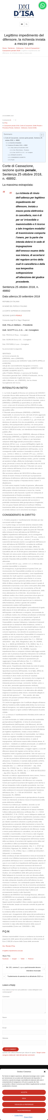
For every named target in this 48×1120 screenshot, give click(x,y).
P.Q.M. (13, 159)
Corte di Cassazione (32, 48)
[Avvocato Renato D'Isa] (24, 11)
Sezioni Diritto (32, 128)
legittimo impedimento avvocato (13, 951)
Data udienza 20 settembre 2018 (19, 147)
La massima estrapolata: (14, 142)
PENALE (19, 315)
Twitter (23, 959)
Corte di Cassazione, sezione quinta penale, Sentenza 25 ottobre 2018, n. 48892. (23, 139)
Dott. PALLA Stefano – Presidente (21, 150)
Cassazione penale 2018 (11, 50)
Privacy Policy (28, 1117)
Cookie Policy (19, 1115)
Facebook (5, 959)
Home (4, 48)
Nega (24, 1098)
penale (30, 170)
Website (5, 1038)
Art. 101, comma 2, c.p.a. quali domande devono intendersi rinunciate (23, 969)
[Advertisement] (24, 88)
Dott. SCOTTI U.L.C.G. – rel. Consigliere (23, 152)
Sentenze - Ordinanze (16, 48)
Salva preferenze (24, 1110)
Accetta (24, 1092)
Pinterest (30, 959)
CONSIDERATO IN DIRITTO (18, 157)
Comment (5, 996)
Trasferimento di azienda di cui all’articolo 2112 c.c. (25, 976)
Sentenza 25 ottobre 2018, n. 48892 (17, 145)
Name (4, 1017)
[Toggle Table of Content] (40, 135)
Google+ (14, 959)
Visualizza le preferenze (24, 1104)
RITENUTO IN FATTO (16, 155)
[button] (45, 1072)
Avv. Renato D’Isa (8, 946)
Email (4, 1028)
